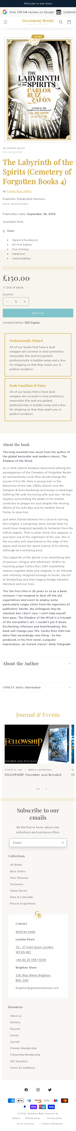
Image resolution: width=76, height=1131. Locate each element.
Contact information (52, 1123)
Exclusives (16, 884)
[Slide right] (46, 789)
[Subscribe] (62, 842)
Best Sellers (18, 871)
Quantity (8, 294)
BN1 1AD (22, 980)
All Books (16, 864)
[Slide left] (30, 789)
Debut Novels (18, 890)
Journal (14, 1041)
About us (16, 1015)
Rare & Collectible (21, 897)
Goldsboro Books (36, 1113)
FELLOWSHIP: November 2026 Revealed (33, 775)
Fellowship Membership (25, 1054)
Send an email (25, 931)
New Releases (19, 877)
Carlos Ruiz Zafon (19, 191)
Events (14, 1035)
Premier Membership (23, 1048)
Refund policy (32, 1118)
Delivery (15, 1022)
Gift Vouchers (19, 1061)
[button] (5, 22)
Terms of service (25, 1123)
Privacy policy (54, 1118)
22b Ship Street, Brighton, (33, 975)
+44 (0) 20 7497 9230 (31, 959)
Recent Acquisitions (23, 903)
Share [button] (11, 230)
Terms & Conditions (22, 1067)
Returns (15, 1029)
